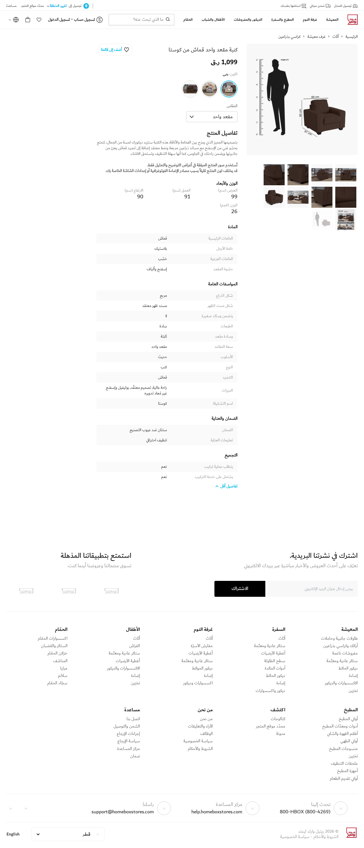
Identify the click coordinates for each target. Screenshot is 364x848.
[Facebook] (26, 808)
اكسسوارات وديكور (198, 683)
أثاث (335, 37)
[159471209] (190, 88)
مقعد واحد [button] (223, 117)
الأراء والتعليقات (200, 726)
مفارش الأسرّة (202, 646)
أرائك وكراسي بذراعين (340, 646)
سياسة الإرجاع (128, 741)
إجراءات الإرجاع (128, 733)
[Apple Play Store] (111, 591)
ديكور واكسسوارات (270, 690)
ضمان (135, 756)
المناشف (60, 661)
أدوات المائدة (275, 668)
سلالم (62, 675)
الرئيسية (352, 37)
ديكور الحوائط (202, 668)
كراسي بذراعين (289, 37)
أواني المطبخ (348, 719)
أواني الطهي (349, 741)
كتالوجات (278, 719)
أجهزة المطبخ (347, 771)
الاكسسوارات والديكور (341, 683)
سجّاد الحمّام (57, 683)
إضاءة (353, 675)
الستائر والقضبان (54, 646)
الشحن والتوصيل (126, 726)
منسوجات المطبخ (343, 748)
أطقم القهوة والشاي (342, 733)
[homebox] (350, 19)
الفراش (134, 646)
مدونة (280, 733)
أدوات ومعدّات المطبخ (340, 726)
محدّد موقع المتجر (270, 726)
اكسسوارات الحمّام (52, 638)
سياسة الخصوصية (198, 741)
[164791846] (228, 88)
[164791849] (209, 88)
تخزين (353, 690)
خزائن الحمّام (57, 653)
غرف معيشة (316, 37)
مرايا (63, 668)
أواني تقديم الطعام (344, 778)
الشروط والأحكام (200, 748)
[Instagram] (10, 808)
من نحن (206, 719)
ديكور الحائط (348, 668)
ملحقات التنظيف (344, 763)
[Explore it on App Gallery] (26, 591)
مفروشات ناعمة (345, 653)
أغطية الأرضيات (273, 653)
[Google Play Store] (69, 591)
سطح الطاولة (274, 661)
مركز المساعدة (128, 748)
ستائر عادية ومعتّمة (342, 661)
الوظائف (206, 733)
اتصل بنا (133, 719)
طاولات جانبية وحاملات (339, 638)
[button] (39, 19)
